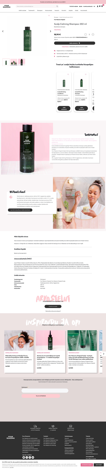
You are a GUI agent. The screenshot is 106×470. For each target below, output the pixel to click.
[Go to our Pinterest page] (29, 457)
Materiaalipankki (90, 450)
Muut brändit (83, 10)
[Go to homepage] (6, 6)
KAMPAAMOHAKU (88, 6)
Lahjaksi (71, 10)
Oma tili (67, 438)
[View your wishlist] (100, 6)
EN (94, 6)
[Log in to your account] (98, 6)
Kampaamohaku (69, 452)
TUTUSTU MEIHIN (74, 6)
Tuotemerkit (31, 10)
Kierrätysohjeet (90, 445)
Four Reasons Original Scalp (58, 281)
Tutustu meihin (89, 440)
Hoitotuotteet (48, 10)
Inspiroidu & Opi (90, 438)
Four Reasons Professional (49, 442)
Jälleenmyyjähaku (69, 450)
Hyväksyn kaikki (87, 464)
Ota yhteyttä (89, 452)
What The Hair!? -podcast (92, 447)
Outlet (76, 10)
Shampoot (39, 10)
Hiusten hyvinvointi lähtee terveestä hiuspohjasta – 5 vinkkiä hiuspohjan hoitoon (48, 357)
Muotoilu (57, 10)
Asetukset (99, 464)
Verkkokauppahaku (69, 453)
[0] (102, 6)
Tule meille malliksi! (90, 442)
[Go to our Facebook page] (23, 457)
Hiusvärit (64, 10)
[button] (81, 37)
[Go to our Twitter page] (32, 457)
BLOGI (80, 6)
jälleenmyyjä (70, 430)
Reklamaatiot (68, 445)
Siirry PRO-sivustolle (91, 458)
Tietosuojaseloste (69, 440)
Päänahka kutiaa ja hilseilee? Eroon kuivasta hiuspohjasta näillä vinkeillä (17, 356)
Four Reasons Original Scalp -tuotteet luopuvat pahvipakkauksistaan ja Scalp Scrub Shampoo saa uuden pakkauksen (81, 357)
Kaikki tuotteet (22, 10)
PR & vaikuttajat (90, 448)
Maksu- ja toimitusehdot (71, 442)
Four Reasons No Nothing (49, 445)
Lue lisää (11, 467)
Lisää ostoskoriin (73, 43)
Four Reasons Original (59, 19)
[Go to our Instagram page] (26, 457)
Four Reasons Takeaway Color (50, 440)
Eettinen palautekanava (92, 454)
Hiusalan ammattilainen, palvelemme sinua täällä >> (53, 2)
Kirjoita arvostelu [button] (53, 306)
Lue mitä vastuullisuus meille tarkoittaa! (20, 210)
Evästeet (67, 443)
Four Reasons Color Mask (49, 443)
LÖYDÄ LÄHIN (70, 428)
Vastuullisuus (89, 443)
